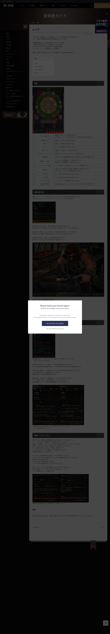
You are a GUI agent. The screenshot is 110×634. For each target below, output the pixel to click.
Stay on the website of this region (55, 328)
